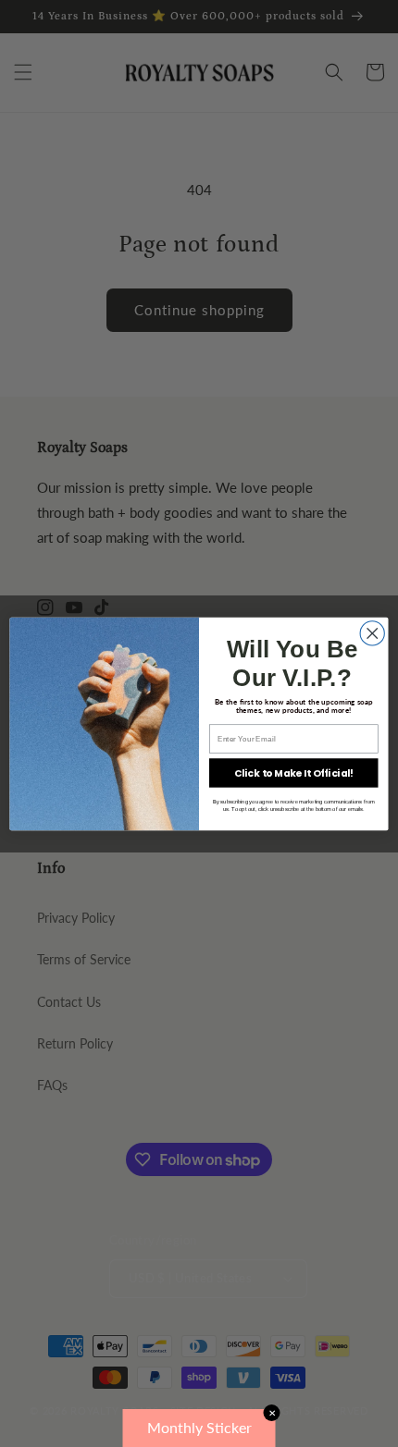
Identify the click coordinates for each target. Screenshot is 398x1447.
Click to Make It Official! (294, 772)
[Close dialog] (372, 632)
